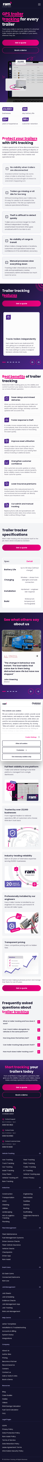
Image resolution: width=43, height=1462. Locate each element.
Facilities (26, 1201)
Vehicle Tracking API (10, 1178)
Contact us (6, 1372)
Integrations (7, 1338)
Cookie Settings (31, 737)
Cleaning (5, 1205)
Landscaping (7, 1212)
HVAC (4, 1201)
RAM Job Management (11, 1311)
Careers (5, 1368)
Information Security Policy (12, 1451)
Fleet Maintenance (9, 1234)
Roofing (26, 1208)
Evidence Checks (9, 1300)
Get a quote (20, 42)
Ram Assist (6, 1259)
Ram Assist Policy (9, 1436)
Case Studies (7, 1395)
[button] (39, 4)
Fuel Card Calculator (10, 1410)
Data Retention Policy (10, 1444)
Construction (7, 1194)
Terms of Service (9, 1440)
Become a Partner (9, 1361)
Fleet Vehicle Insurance (11, 1245)
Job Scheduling (8, 1297)
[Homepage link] (9, 1110)
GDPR (4, 1425)
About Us (5, 1350)
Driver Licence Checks (11, 1241)
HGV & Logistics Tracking (8, 1216)
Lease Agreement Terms (12, 1447)
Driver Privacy (28, 1178)
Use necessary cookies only (21, 756)
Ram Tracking (7, 1181)
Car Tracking (7, 1167)
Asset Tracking (8, 1170)
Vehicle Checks (8, 1248)
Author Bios (6, 1354)
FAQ (4, 1413)
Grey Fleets (6, 1174)
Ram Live (5, 1281)
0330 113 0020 (7, 1147)
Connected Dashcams (11, 1277)
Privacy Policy (7, 1429)
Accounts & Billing (9, 1331)
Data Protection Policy (11, 1433)
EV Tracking (28, 1170)
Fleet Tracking (29, 1160)
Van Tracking (7, 1160)
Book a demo (20, 50)
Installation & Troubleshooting (14, 1327)
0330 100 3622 (7, 1125)
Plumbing (6, 1221)
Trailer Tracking (29, 1167)
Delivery (26, 1205)
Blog (4, 1392)
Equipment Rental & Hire (31, 1216)
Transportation (8, 1197)
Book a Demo (7, 1379)
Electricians (27, 1197)
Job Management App (11, 1304)
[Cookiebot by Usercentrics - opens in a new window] (32, 703)
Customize (20, 750)
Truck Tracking (8, 1163)
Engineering (27, 1194)
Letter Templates (9, 1324)
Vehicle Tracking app (31, 1174)
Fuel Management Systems (13, 1238)
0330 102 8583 (7, 1136)
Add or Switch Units (9, 1376)
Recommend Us (8, 1365)
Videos (4, 1402)
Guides (5, 1399)
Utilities (5, 1208)
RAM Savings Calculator (11, 1406)
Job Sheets (6, 1293)
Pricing (5, 1358)
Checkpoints (7, 1252)
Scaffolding (27, 1212)
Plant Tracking (29, 1163)
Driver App (6, 1256)
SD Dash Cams (8, 1273)
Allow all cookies (21, 743)
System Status (8, 1335)
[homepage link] (7, 4)
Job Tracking (7, 1308)
